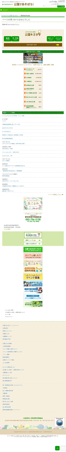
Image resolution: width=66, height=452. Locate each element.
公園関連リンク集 (7, 372)
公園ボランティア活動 (8, 360)
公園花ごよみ (6, 333)
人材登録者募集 (7, 346)
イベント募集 (6, 354)
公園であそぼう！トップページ (10, 325)
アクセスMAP (7, 229)
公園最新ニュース (7, 336)
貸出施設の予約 (7, 339)
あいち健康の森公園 (8, 390)
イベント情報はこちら (54, 194)
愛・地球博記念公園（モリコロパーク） (13, 385)
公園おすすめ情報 (7, 343)
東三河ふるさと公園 (8, 401)
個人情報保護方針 (7, 380)
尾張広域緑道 (6, 404)
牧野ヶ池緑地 (6, 396)
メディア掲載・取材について (10, 349)
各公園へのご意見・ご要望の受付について (15, 312)
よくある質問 (54, 4)
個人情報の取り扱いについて (10, 378)
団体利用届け (6, 357)
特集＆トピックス (7, 331)
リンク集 (8, 314)
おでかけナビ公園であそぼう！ (10, 15)
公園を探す (5, 328)
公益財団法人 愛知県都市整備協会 (33, 418)
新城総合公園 (6, 398)
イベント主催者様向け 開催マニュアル (12, 351)
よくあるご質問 (9, 310)
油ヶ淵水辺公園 (7, 407)
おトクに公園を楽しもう (9, 367)
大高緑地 (5, 388)
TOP (57, 448)
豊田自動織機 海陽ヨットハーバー (11, 409)
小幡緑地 (5, 393)
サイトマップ (61, 4)
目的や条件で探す (32, 44)
